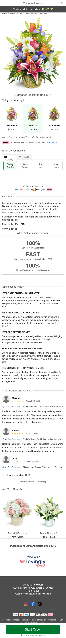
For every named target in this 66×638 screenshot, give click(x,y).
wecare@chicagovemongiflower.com (33, 593)
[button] (59, 631)
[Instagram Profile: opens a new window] (26, 604)
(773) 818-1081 (33, 590)
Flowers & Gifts (16, 13)
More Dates (56, 165)
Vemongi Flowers (33, 3)
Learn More (51, 142)
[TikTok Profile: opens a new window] (40, 604)
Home (4, 13)
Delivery (9, 159)
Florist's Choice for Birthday (35, 439)
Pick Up (26, 156)
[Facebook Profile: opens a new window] (33, 604)
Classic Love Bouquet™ (33, 467)
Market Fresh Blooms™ (33, 406)
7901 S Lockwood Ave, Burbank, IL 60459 (33, 587)
